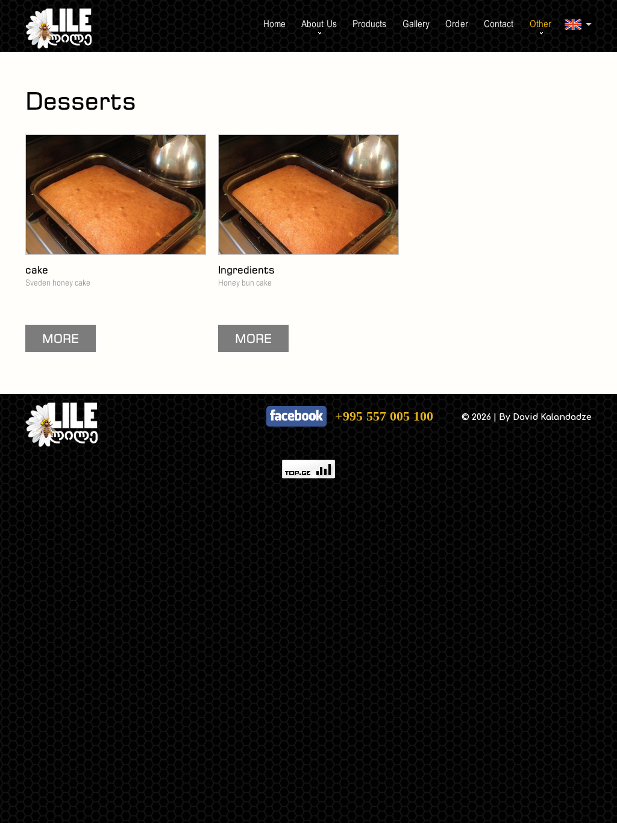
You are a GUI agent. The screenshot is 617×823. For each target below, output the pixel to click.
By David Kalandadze (545, 417)
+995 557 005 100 (384, 416)
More (60, 338)
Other (541, 24)
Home (274, 24)
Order (456, 24)
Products (369, 24)
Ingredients (246, 269)
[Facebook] (296, 403)
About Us (319, 24)
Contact (499, 24)
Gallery (416, 24)
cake (36, 269)
